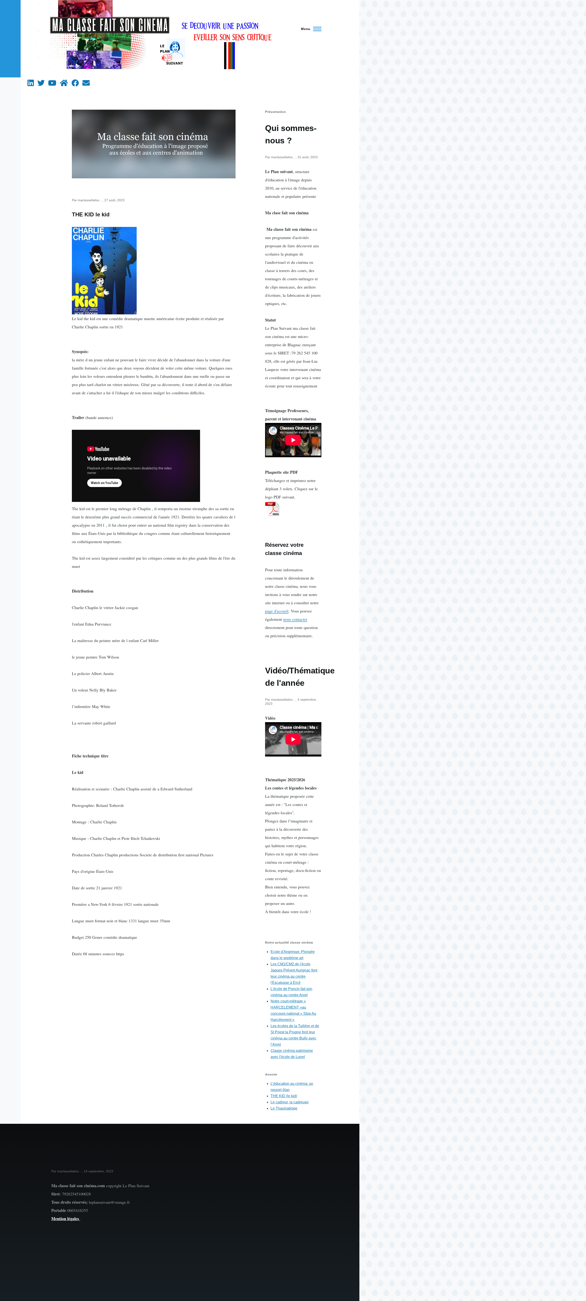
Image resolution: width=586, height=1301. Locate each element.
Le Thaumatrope (284, 1108)
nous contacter (295, 619)
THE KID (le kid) (284, 1096)
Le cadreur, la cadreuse (290, 1102)
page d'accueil (276, 611)
